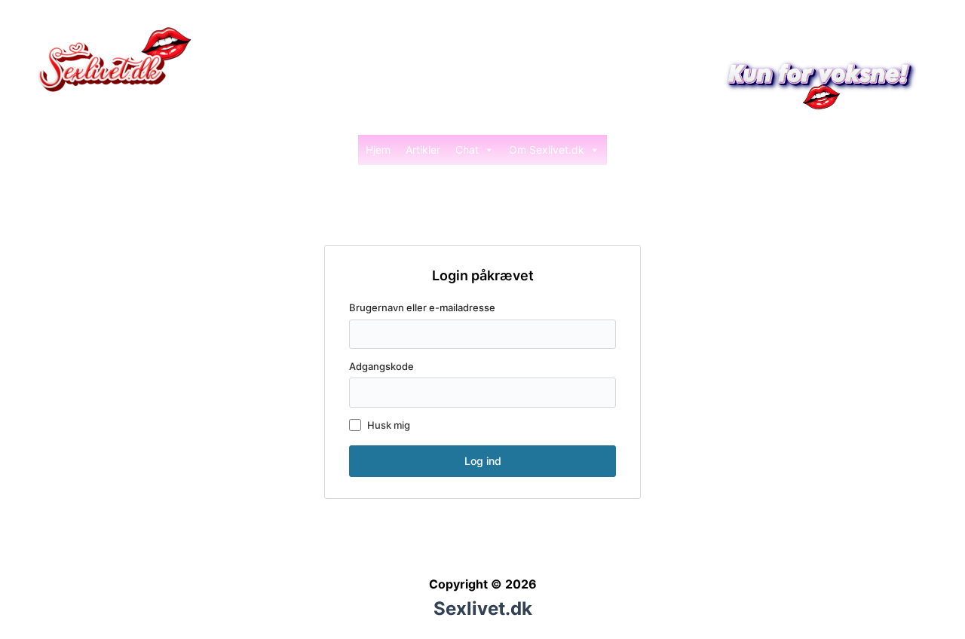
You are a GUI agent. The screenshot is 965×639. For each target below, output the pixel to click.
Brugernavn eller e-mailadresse (422, 307)
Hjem (378, 149)
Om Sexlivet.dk (546, 149)
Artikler (423, 149)
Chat (467, 149)
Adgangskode (381, 366)
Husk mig (388, 425)
